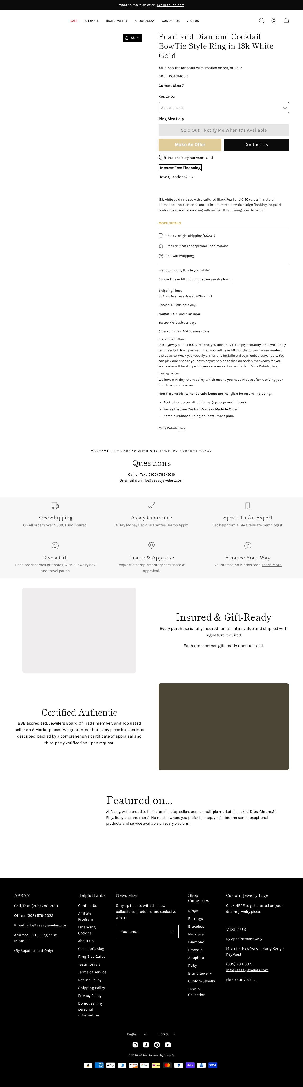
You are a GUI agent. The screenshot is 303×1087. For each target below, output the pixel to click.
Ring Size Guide (91, 956)
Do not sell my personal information (90, 1009)
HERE (240, 905)
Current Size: (170, 85)
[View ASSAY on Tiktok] (146, 1044)
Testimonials (89, 964)
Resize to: (167, 96)
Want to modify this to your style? (184, 270)
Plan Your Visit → (241, 979)
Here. (274, 366)
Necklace (196, 934)
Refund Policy (89, 980)
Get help (219, 525)
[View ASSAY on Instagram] (135, 1044)
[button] (144, 21)
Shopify (169, 1055)
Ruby (192, 965)
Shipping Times (171, 291)
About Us (86, 941)
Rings (193, 910)
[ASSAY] (35, 20)
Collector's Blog (91, 948)
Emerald (195, 950)
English (133, 1034)
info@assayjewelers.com (247, 970)
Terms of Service (92, 972)
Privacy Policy (89, 995)
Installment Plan (171, 339)
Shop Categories (198, 898)
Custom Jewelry (201, 981)
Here (181, 428)
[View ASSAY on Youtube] (167, 1044)
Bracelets (196, 926)
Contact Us (256, 144)
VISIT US (236, 929)
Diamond (196, 942)
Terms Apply (177, 525)
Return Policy (169, 374)
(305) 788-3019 (239, 964)
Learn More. (272, 565)
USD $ (163, 1034)
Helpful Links (92, 895)
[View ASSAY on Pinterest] (156, 1044)
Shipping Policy (91, 987)
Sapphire (196, 957)
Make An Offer (190, 144)
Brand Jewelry (200, 973)
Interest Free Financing (180, 168)
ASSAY (22, 895)
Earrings (195, 918)
